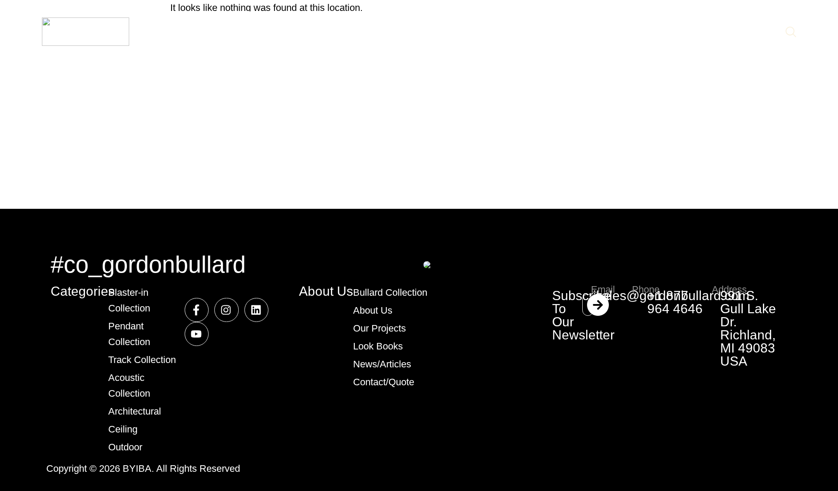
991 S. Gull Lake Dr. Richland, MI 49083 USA (748, 328)
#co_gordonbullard (148, 264)
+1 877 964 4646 (675, 302)
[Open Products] (292, 31)
